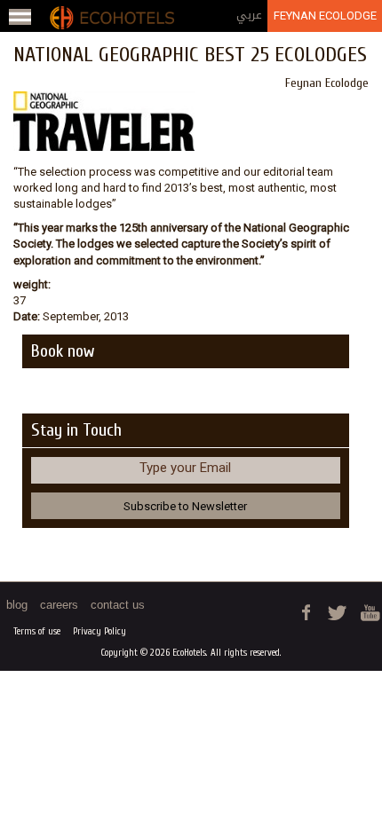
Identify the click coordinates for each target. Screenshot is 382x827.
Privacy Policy (99, 631)
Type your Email (185, 468)
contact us (118, 604)
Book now (62, 351)
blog (17, 604)
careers (59, 604)
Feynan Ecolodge (325, 15)
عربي (249, 15)
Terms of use (36, 631)
